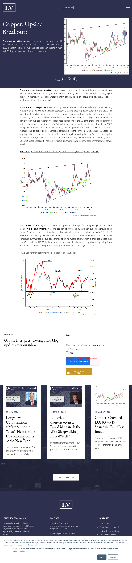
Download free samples (110, 527)
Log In (66, 7)
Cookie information (108, 534)
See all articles (66, 477)
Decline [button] (113, 557)
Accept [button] (102, 557)
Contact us (104, 523)
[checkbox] (97, 350)
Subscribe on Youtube (109, 531)
